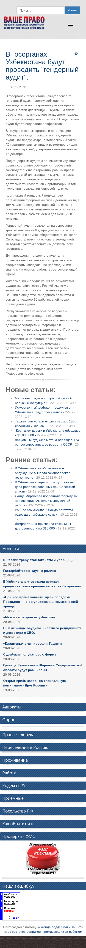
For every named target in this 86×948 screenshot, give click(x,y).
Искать (72, 10)
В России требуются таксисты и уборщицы (38, 560)
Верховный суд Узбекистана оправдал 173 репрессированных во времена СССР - (47, 444)
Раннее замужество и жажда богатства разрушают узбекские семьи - (46, 514)
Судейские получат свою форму (29, 654)
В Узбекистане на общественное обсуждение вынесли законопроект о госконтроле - (43, 472)
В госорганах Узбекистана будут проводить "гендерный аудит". (42, 65)
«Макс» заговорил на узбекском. (29, 617)
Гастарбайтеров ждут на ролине (29, 570)
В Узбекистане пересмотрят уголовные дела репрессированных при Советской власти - (45, 486)
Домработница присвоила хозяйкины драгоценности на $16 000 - (45, 528)
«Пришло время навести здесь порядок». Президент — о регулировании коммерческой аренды (40, 601)
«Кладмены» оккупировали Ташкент (32, 643)
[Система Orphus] (10, 906)
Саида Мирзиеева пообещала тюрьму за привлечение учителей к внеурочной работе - (46, 500)
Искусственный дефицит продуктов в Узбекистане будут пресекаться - (45, 412)
